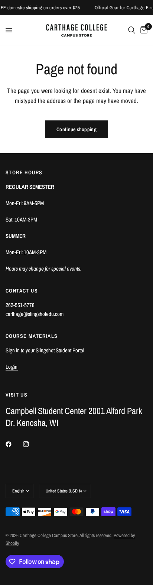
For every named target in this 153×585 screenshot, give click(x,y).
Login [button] (12, 366)
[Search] (132, 30)
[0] (142, 30)
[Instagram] (31, 444)
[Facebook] (14, 444)
